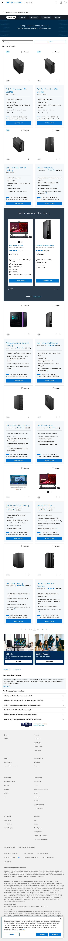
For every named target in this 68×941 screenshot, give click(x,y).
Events (36, 824)
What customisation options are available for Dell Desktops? (20, 714)
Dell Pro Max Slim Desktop (18, 425)
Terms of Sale (28, 853)
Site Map (6, 738)
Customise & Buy (20, 280)
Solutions (6, 789)
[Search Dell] (55, 2)
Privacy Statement (43, 853)
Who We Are (37, 781)
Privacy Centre (38, 831)
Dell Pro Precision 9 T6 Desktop (16, 169)
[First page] (21, 629)
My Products (37, 750)
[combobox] (41, 2)
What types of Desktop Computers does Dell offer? (18, 696)
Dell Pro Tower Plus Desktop (46, 584)
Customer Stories (38, 808)
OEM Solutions (8, 824)
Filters (51, 41)
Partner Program (8, 828)
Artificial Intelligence (9, 781)
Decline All (42, 934)
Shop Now (18, 661)
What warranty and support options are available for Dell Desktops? (23, 719)
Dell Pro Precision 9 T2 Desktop (16, 90)
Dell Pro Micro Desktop (45, 246)
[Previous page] (25, 629)
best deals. (37, 296)
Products (6, 785)
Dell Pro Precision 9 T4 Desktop (47, 90)
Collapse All (17, 669)
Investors (36, 793)
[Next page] (42, 629)
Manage (12, 934)
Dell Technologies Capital (41, 789)
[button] (61, 2)
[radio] (48, 492)
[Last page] (46, 629)
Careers (36, 785)
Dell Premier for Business (27, 847)
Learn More (49, 661)
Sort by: (4, 39)
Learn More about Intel (38, 725)
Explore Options (18, 122)
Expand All (7, 669)
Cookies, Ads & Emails (31, 857)
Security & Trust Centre (40, 835)
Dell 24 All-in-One (16, 246)
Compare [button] (26, 52)
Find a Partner (7, 820)
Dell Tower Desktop (14, 583)
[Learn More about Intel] (26, 724)
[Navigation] (2, 2)
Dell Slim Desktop (45, 167)
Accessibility (7, 862)
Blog (35, 820)
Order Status (37, 742)
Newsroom (37, 797)
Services (6, 793)
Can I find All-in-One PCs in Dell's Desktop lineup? (17, 710)
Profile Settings (38, 746)
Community (37, 762)
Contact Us (37, 766)
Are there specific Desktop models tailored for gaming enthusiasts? (22, 705)
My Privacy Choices (10, 857)
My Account (37, 739)
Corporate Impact (39, 804)
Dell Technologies (9, 847)
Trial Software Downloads (41, 839)
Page (30, 629)
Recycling (36, 801)
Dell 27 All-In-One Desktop (17, 505)
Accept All (55, 934)
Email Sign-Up (38, 828)
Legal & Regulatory (48, 857)
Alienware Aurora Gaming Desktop (17, 344)
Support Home (8, 762)
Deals (5, 797)
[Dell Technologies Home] (14, 2)
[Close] (61, 918)
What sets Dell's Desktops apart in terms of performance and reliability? (23, 700)
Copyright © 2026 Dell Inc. (12, 853)
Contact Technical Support (11, 766)
